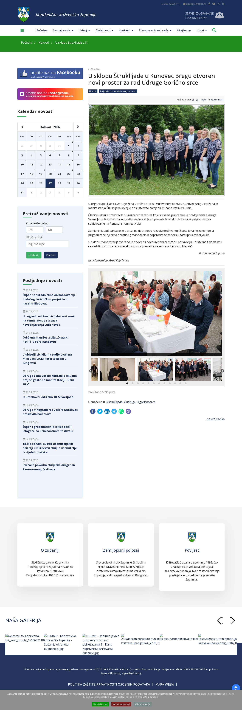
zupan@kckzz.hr (131, 673)
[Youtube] (213, 3)
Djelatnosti (102, 30)
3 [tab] (138, 383)
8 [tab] (164, 383)
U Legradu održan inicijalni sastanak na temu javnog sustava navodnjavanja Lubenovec (49, 320)
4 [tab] (143, 383)
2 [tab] (132, 383)
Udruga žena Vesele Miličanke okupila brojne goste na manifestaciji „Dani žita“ (50, 380)
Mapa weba (164, 684)
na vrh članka (216, 419)
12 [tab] (185, 383)
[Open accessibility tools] (236, 688)
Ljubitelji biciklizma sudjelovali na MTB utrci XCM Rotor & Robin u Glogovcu (47, 359)
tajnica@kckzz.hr (110, 673)
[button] (232, 620)
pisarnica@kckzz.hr (196, 3)
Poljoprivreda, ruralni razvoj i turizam (118, 91)
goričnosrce (147, 402)
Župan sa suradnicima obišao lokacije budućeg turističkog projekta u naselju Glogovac (49, 299)
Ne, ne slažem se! (121, 704)
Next (222, 371)
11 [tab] (180, 383)
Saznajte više (61, 30)
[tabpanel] (156, 369)
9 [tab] (169, 383)
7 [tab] (159, 383)
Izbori (200, 30)
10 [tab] (175, 383)
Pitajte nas (184, 30)
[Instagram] (219, 3)
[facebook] (209, 3)
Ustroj (83, 30)
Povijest (192, 550)
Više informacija (142, 704)
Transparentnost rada (153, 30)
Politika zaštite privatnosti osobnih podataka (109, 684)
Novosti (92, 91)
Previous (90, 371)
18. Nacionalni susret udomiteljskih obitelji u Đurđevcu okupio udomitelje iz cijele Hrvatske (50, 448)
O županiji (50, 550)
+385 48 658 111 (171, 3)
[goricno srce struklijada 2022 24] (156, 150)
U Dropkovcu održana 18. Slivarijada (48, 397)
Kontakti (124, 30)
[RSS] (223, 3)
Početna (41, 30)
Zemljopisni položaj (121, 550)
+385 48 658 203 (193, 669)
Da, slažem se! (100, 704)
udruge (131, 402)
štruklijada (115, 402)
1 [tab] (127, 383)
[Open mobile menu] (20, 30)
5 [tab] (148, 383)
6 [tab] (154, 383)
